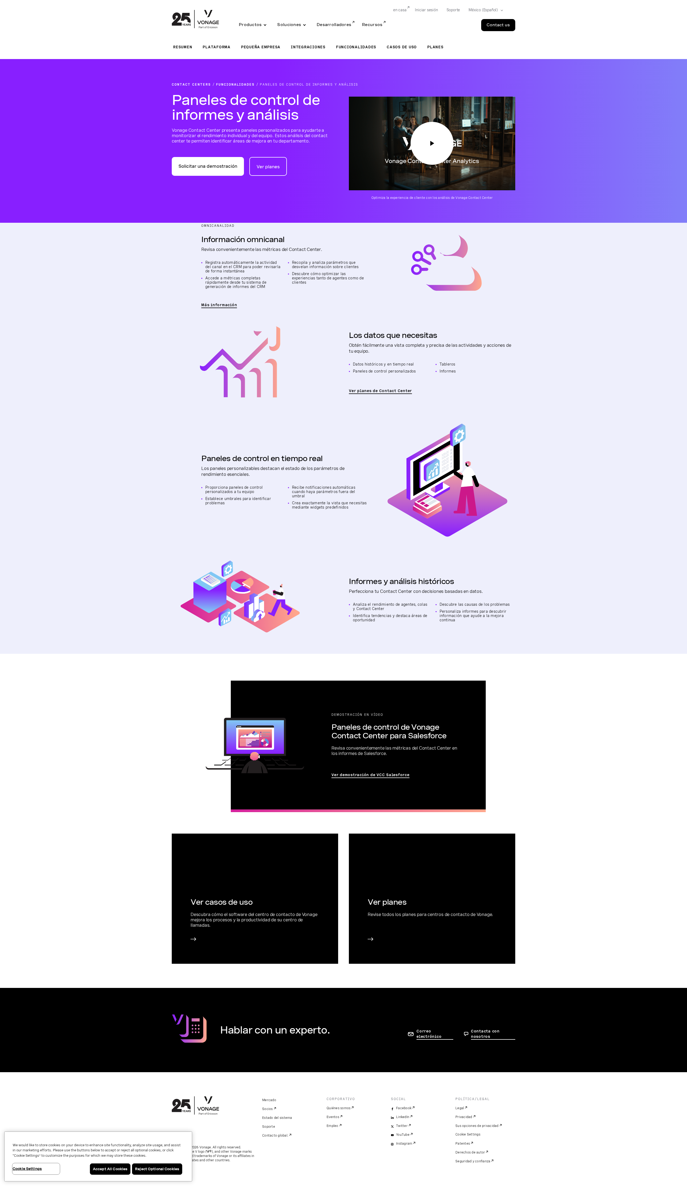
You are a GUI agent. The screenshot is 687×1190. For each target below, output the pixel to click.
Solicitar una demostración (207, 166)
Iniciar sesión (426, 10)
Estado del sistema (277, 1118)
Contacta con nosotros (485, 1034)
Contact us (498, 25)
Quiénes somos (338, 1108)
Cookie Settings (467, 1134)
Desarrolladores (334, 24)
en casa (400, 10)
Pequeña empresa (260, 47)
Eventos (333, 1117)
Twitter (402, 1126)
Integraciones (308, 47)
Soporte (453, 10)
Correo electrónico (428, 1034)
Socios (267, 1109)
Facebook (403, 1108)
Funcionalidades (356, 47)
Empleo (332, 1126)
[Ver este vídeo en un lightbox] (432, 143)
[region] (98, 1156)
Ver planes (268, 166)
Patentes (462, 1143)
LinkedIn (402, 1117)
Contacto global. (275, 1135)
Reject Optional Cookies (157, 1169)
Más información (219, 305)
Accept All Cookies (110, 1169)
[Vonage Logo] (195, 19)
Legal (459, 1108)
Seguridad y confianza (472, 1161)
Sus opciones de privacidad (477, 1126)
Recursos (372, 24)
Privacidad (463, 1117)
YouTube (403, 1135)
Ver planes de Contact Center (380, 391)
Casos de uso (402, 47)
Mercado (269, 1100)
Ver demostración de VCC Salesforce (370, 775)
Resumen (182, 47)
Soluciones (289, 24)
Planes (435, 47)
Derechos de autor (470, 1152)
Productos (250, 24)
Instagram (404, 1143)
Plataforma (217, 47)
